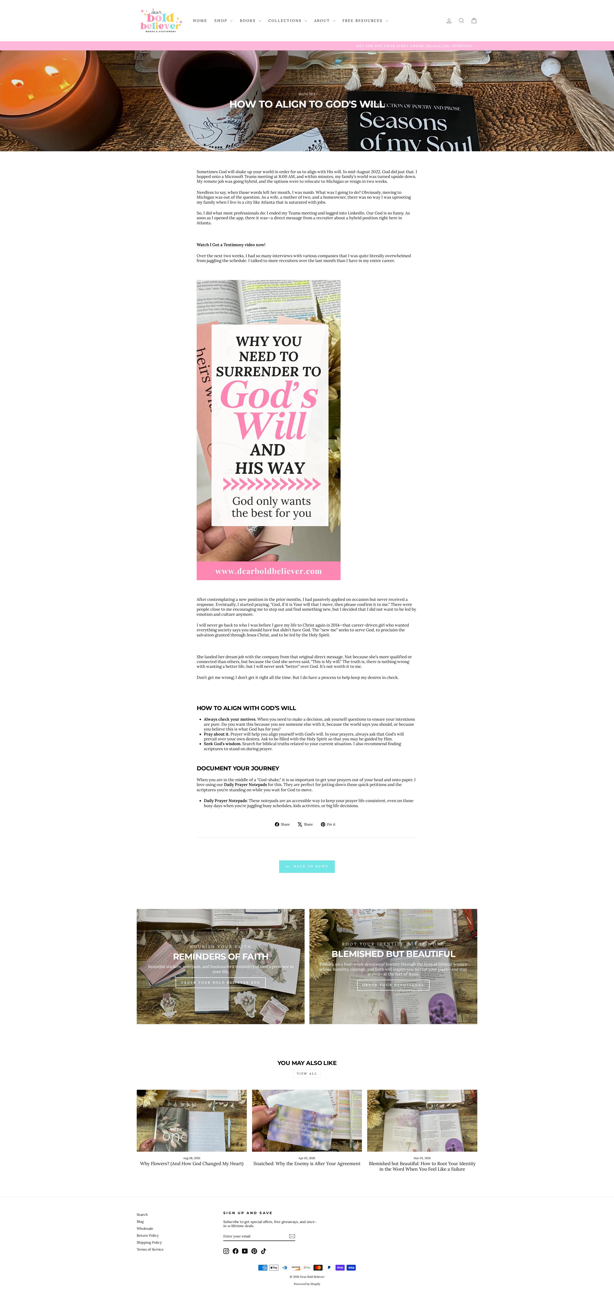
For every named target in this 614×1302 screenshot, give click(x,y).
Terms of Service (150, 1249)
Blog (140, 1221)
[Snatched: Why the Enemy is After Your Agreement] (307, 1121)
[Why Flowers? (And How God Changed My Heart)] (192, 1121)
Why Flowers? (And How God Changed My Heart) (191, 1163)
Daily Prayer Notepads (245, 784)
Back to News (310, 866)
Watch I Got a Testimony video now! (231, 244)
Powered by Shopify (307, 1284)
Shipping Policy (149, 1242)
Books (249, 20)
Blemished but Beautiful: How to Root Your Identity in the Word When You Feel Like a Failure (422, 1166)
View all (307, 1073)
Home (200, 20)
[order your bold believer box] (221, 966)
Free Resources (363, 20)
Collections (285, 20)
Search (142, 1214)
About (323, 20)
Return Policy (148, 1235)
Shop (221, 20)
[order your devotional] (393, 966)
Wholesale (145, 1228)
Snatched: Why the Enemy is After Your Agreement (307, 1163)
